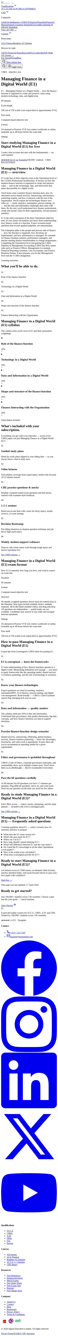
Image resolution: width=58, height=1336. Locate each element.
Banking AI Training (16, 1259)
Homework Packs (15, 1278)
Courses (4, 34)
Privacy (4, 1333)
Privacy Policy (13, 1312)
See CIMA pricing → (10, 555)
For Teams (6, 58)
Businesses (11, 1309)
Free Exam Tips (14, 1285)
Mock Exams (13, 1280)
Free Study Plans (14, 1283)
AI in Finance (13, 1257)
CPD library (12, 1264)
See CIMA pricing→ (10, 811)
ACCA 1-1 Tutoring (16, 1262)
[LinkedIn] (29, 1107)
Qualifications (7, 6)
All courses (12, 1254)
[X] (29, 1163)
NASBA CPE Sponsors (24, 1333)
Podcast (10, 1288)
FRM (9, 1238)
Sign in (10, 62)
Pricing (14, 58)
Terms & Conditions (16, 1314)
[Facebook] (29, 995)
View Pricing (7, 905)
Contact (10, 1304)
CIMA (10, 1233)
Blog (19, 58)
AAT (9, 1236)
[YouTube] (29, 1220)
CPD (3, 13)
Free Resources (13, 1275)
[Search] (4, 61)
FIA (8, 1241)
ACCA (10, 1231)
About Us (11, 1302)
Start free (17, 62)
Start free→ (6, 880)
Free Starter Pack (14, 1291)
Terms (10, 1333)
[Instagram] (29, 1051)
